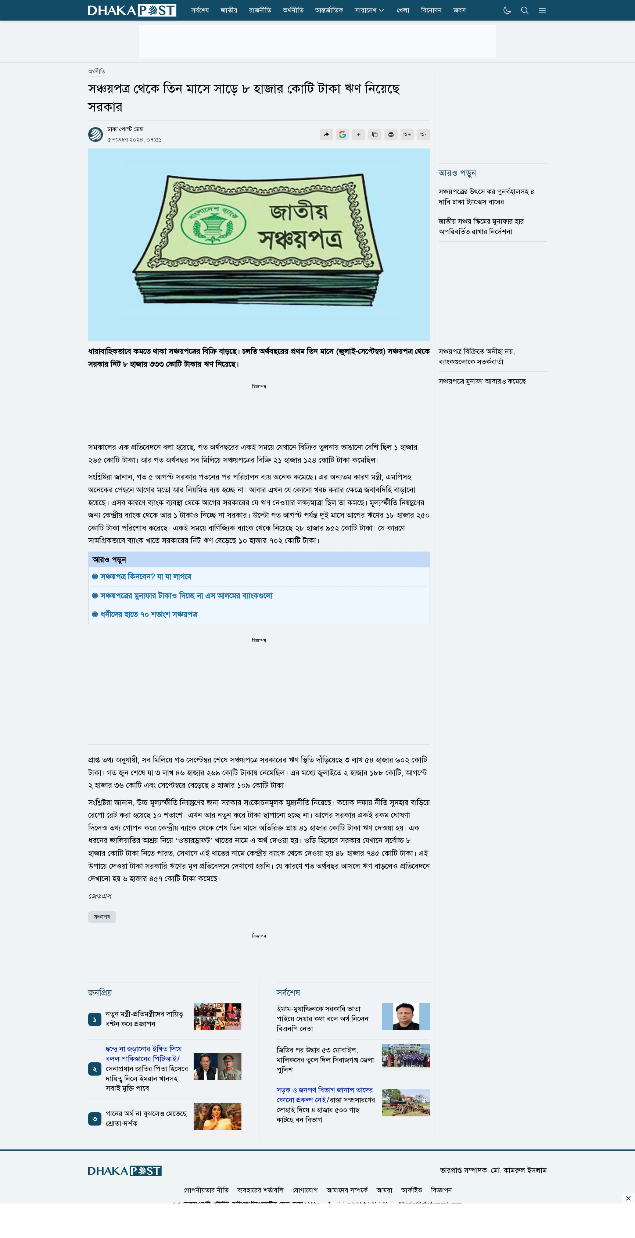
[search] (525, 10)
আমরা (384, 1190)
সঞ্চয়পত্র (102, 917)
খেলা (403, 10)
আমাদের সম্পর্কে (347, 1190)
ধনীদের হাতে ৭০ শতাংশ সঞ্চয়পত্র (149, 614)
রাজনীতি (260, 10)
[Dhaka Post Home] (125, 1171)
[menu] (540, 10)
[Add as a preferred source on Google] (342, 134)
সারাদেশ (365, 10)
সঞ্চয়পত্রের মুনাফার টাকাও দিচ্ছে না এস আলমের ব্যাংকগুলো (187, 595)
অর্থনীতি (293, 10)
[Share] (326, 134)
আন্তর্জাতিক (329, 10)
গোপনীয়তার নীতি (206, 1190)
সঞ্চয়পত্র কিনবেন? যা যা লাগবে (146, 576)
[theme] (507, 10)
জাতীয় (229, 10)
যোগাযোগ (305, 1190)
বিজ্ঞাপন (441, 1190)
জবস (459, 10)
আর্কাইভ (411, 1190)
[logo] (132, 10)
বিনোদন (431, 10)
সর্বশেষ (200, 10)
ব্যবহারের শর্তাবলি (260, 1190)
